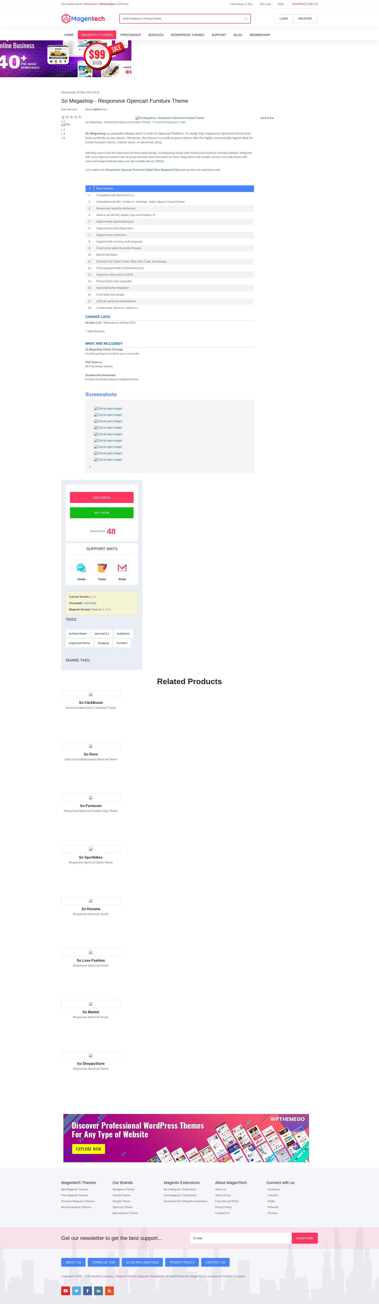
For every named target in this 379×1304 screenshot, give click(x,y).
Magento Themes (126, 1276)
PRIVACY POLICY (182, 1262)
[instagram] (120, 1290)
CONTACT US (215, 1262)
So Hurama (91, 909)
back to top (267, 118)
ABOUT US (73, 1262)
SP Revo (123, 4)
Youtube (272, 1213)
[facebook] (87, 1290)
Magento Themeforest (151, 1276)
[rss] (109, 1290)
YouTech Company (102, 1276)
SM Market (90, 4)
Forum (81, 579)
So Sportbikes (91, 857)
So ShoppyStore (91, 1063)
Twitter (271, 1201)
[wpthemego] (186, 1166)
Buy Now (102, 513)
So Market (90, 1012)
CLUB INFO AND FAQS (142, 1262)
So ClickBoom (91, 703)
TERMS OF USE (103, 1262)
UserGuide (90, 603)
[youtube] (65, 1290)
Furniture (122, 643)
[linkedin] (98, 1290)
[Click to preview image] (170, 118)
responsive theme (79, 643)
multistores (123, 633)
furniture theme (78, 633)
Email (122, 579)
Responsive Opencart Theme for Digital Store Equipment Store (143, 169)
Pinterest (273, 1207)
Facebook (273, 1189)
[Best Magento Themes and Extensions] (83, 19)
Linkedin (273, 1195)
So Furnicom (91, 806)
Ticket (102, 579)
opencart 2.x (102, 633)
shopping (103, 643)
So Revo (91, 754)
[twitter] (76, 1290)
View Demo (102, 497)
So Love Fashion (91, 960)
